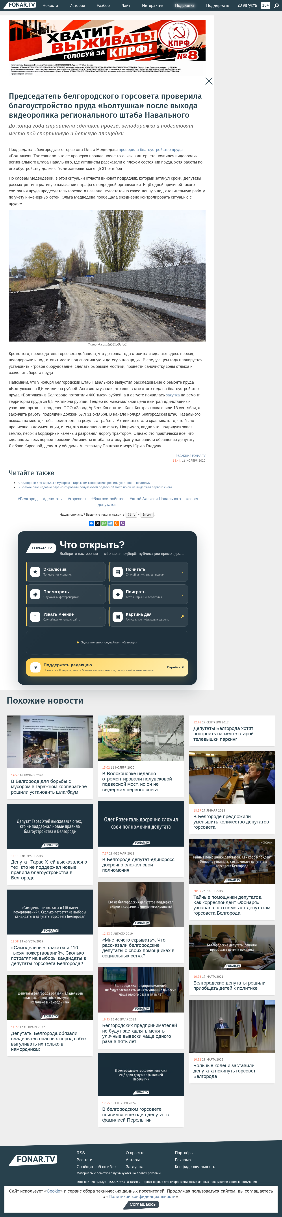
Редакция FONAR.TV (191, 456)
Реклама (183, 1160)
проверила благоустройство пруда (151, 149)
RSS (81, 1153)
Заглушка (134, 1166)
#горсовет (77, 499)
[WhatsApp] (104, 523)
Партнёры (184, 1153)
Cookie (53, 1191)
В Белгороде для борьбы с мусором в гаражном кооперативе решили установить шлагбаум (84, 483)
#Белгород (28, 499)
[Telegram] (110, 523)
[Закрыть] (209, 81)
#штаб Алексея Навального (155, 499)
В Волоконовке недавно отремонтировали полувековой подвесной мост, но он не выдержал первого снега (95, 487)
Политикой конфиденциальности (142, 1196)
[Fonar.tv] (19, 5)
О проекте (135, 1153)
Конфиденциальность (195, 1166)
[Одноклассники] (116, 523)
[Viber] (122, 523)
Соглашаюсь (143, 1204)
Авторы (133, 1160)
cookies (117, 1181)
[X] (97, 523)
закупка (173, 395)
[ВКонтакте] (91, 523)
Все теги (84, 1160)
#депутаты (53, 499)
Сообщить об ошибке (96, 1166)
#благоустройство (107, 499)
